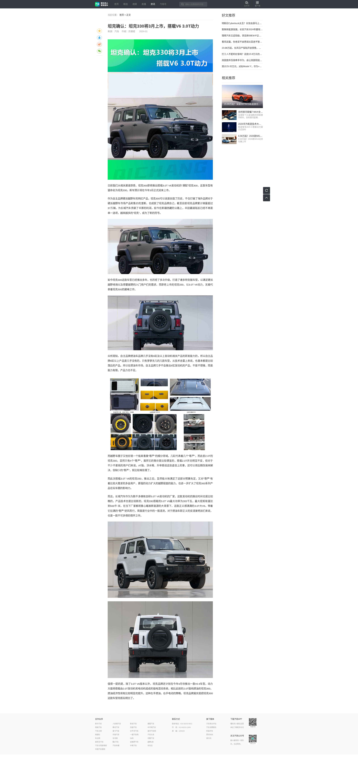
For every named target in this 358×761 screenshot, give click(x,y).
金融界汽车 (134, 742)
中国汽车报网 (100, 749)
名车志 (150, 746)
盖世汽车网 (152, 731)
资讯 (153, 4)
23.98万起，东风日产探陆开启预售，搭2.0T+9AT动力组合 (242, 48)
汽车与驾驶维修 (101, 746)
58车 (132, 738)
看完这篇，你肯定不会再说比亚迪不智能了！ (242, 42)
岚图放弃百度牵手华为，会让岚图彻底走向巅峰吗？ (242, 60)
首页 (116, 4)
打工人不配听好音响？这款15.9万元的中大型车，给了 (242, 54)
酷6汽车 (116, 742)
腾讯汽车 (116, 727)
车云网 (97, 738)
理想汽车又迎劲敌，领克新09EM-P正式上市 (242, 35)
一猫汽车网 (134, 735)
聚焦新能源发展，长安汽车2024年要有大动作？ (242, 29)
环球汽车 (116, 735)
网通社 (97, 735)
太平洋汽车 (134, 731)
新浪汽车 (133, 724)
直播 (144, 4)
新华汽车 (98, 724)
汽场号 (163, 4)
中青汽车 (133, 746)
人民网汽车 (117, 724)
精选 (125, 4)
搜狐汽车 (151, 724)
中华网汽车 (152, 727)
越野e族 (151, 742)
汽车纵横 (116, 746)
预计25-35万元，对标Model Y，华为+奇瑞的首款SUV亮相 (242, 66)
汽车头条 (151, 735)
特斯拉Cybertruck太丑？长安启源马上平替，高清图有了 (242, 23)
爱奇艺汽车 (99, 742)
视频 (134, 4)
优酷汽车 (151, 738)
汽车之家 (98, 731)
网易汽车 (98, 727)
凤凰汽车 (133, 727)
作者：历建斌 (128, 31)
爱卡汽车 (116, 731)
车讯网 (115, 738)
